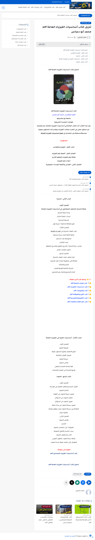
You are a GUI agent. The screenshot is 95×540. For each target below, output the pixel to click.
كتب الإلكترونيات (49, 7)
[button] (83, 482)
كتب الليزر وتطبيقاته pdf (79, 294)
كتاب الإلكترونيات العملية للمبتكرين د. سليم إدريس (65, 519)
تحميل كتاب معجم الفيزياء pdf (79, 179)
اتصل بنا (67, 2)
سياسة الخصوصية (57, 2)
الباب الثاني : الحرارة (82, 56)
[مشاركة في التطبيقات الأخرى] (66, 482)
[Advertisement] (63, 319)
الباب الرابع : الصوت (82, 62)
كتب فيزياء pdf (60, 7)
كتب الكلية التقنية (24, 7)
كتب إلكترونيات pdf (81, 291)
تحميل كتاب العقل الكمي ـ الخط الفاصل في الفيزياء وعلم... (70, 191)
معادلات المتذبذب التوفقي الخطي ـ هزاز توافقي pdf (46, 519)
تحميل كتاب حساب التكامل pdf (67, 15)
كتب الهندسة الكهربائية (19, 35)
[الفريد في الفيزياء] (80, 5)
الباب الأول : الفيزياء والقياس (79, 53)
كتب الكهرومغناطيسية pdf (78, 298)
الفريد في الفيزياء (70, 536)
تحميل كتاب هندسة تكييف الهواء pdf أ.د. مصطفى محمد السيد (69, 185)
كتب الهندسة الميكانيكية (19, 39)
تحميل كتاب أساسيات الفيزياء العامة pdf (75, 50)
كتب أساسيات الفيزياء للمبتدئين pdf (63, 453)
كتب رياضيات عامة (21, 42)
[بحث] (3, 7)
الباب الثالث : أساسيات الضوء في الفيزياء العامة (73, 59)
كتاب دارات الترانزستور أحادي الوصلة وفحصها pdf (83, 519)
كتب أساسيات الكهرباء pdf (78, 287)
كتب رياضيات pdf (36, 7)
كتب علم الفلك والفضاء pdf (77, 302)
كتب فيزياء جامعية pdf (79, 283)
